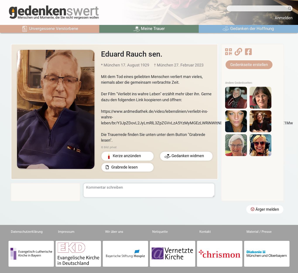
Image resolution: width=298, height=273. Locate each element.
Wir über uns (114, 232)
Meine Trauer (152, 28)
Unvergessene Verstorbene (53, 28)
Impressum (66, 232)
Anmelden (284, 18)
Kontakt (205, 232)
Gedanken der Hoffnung (251, 28)
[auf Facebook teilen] (248, 53)
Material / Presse (259, 232)
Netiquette (160, 232)
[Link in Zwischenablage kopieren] (238, 53)
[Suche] (289, 8)
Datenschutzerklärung (27, 232)
